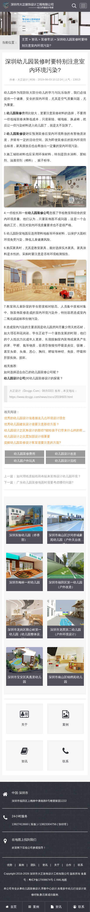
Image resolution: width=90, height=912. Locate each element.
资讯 (34, 39)
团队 (33, 864)
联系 (80, 864)
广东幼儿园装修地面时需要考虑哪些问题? (45, 482)
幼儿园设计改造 (65, 453)
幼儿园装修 (14, 113)
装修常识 (47, 39)
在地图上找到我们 (24, 839)
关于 (56, 864)
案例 (21, 864)
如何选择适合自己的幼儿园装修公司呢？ (31, 372)
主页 (25, 39)
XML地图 (61, 879)
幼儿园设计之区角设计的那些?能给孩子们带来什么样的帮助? (45, 430)
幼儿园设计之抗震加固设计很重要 (27, 436)
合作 (68, 864)
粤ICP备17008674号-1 (42, 879)
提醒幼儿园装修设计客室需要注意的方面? (32, 442)
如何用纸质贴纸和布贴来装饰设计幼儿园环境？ (49, 476)
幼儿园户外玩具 (24, 460)
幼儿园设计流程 (65, 460)
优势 (9, 864)
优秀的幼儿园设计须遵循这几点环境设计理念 (34, 418)
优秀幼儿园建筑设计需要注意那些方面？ (31, 424)
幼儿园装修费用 (24, 453)
